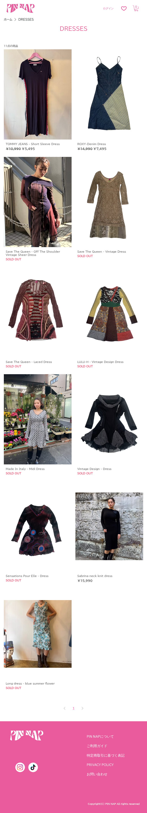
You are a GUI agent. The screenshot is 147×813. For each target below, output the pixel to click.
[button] (136, 8)
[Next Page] (82, 708)
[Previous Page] (64, 708)
